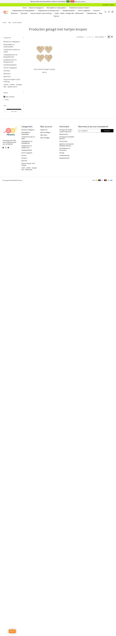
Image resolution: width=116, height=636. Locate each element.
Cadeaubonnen (92, 13)
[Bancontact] (102, 180)
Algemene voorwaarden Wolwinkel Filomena (66, 145)
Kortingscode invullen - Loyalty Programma (66, 130)
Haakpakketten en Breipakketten (10, 56)
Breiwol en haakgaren (12, 41)
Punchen (7, 71)
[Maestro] (99, 180)
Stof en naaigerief (10, 68)
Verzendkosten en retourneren (64, 149)
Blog (100, 13)
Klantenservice (63, 134)
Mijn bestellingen (45, 132)
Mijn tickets (43, 135)
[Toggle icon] (105, 12)
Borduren (7, 73)
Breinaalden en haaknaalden (9, 45)
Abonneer (107, 131)
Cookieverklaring (64, 155)
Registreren (43, 130)
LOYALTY (12, 631)
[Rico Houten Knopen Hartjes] (44, 54)
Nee (72, 1)
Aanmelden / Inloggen (108, 5)
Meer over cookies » (80, 1)
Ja (68, 1)
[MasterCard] (105, 180)
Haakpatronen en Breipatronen (10, 61)
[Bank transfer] (93, 180)
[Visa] (108, 180)
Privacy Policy (63, 141)
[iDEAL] (96, 180)
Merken (56, 16)
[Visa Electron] (111, 180)
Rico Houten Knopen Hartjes (44, 69)
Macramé (7, 76)
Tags (9, 22)
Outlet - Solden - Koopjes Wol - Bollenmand (13, 85)
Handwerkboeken (10, 65)
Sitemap (61, 153)
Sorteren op (90, 37)
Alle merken (10, 97)
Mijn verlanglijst (45, 138)
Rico (7, 99)
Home (25, 8)
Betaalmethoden (64, 158)
